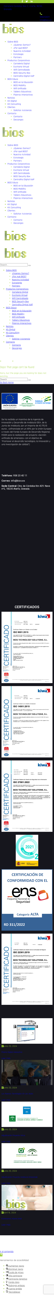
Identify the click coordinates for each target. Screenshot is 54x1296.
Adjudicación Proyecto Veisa (13, 1135)
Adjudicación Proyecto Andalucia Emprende (20, 1177)
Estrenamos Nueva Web (12, 1218)
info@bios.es (18, 480)
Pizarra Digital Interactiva (12, 1052)
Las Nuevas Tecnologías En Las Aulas (17, 1094)
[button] (1, 1254)
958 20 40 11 (20, 475)
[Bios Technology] (15, 244)
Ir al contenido (7, 1251)
